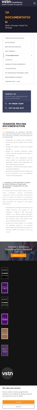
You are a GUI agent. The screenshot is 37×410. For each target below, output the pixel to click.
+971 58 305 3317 (16, 108)
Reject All (18, 406)
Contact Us (17, 255)
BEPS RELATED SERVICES (13, 47)
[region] (18, 398)
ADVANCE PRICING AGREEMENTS (15, 64)
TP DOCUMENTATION (12, 55)
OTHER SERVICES (10, 68)
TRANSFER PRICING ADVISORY (14, 38)
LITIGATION (8, 60)
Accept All (18, 402)
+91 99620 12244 (15, 103)
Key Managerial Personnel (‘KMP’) (17, 73)
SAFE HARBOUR (10, 51)
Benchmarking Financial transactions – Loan (13, 79)
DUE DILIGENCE (10, 42)
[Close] (35, 387)
